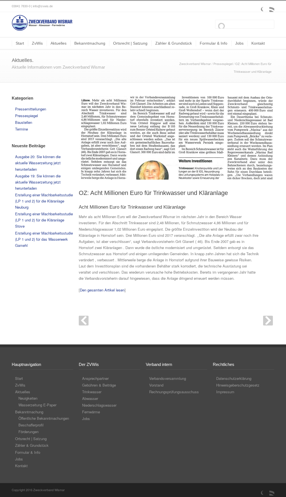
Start (20, 43)
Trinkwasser (91, 391)
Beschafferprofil (31, 425)
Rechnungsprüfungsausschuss (174, 391)
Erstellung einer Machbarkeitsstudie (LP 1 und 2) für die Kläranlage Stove (44, 220)
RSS (268, 6)
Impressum (225, 391)
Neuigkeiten (27, 398)
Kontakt (258, 43)
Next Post (268, 320)
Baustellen (23, 122)
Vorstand (156, 385)
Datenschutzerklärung (233, 378)
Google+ (257, 6)
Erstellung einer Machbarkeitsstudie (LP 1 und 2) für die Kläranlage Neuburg (44, 201)
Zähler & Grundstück (173, 43)
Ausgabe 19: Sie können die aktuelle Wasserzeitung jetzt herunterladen (38, 182)
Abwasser (90, 398)
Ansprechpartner (95, 378)
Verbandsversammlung (167, 378)
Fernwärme (91, 411)
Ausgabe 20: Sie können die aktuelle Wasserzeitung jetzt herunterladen (38, 163)
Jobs (239, 43)
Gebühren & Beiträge (99, 385)
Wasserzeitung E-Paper (37, 404)
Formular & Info (213, 43)
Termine (21, 129)
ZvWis (37, 43)
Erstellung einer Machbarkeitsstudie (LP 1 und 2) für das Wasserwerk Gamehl (44, 239)
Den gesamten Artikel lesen (102, 290)
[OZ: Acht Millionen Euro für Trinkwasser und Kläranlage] (176, 138)
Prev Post (84, 320)
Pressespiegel (223, 63)
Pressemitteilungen (30, 109)
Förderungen (28, 431)
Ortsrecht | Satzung (130, 43)
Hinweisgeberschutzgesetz (237, 385)
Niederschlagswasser (99, 405)
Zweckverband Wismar (195, 63)
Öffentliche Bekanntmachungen (43, 418)
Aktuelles (58, 43)
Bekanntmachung (89, 43)
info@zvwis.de (43, 6)
